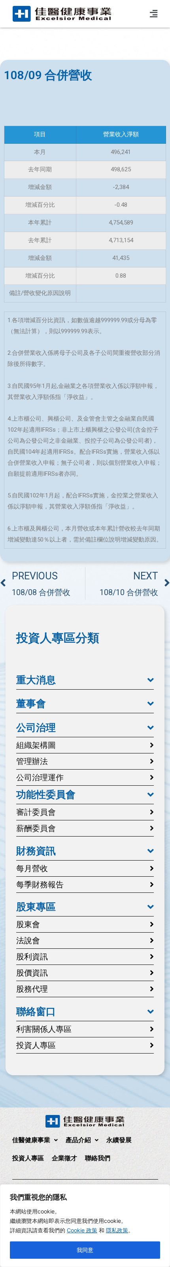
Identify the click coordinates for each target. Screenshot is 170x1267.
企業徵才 (64, 1158)
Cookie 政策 (82, 1230)
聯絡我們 (97, 1158)
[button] (85, 680)
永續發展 (119, 1140)
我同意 (85, 1250)
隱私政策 (117, 1230)
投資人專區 (28, 1158)
